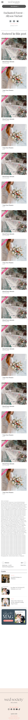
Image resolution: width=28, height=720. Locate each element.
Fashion (12, 575)
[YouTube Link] (16, 709)
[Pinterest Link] (14, 709)
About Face (23, 565)
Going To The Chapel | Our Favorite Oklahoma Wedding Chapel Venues (17, 602)
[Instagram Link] (8, 709)
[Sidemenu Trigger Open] (2, 2)
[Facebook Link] (11, 709)
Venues (12, 598)
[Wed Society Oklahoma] (14, 2)
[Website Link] (14, 703)
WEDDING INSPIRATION (14, 718)
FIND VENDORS (14, 6)
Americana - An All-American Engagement (7, 565)
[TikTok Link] (19, 709)
